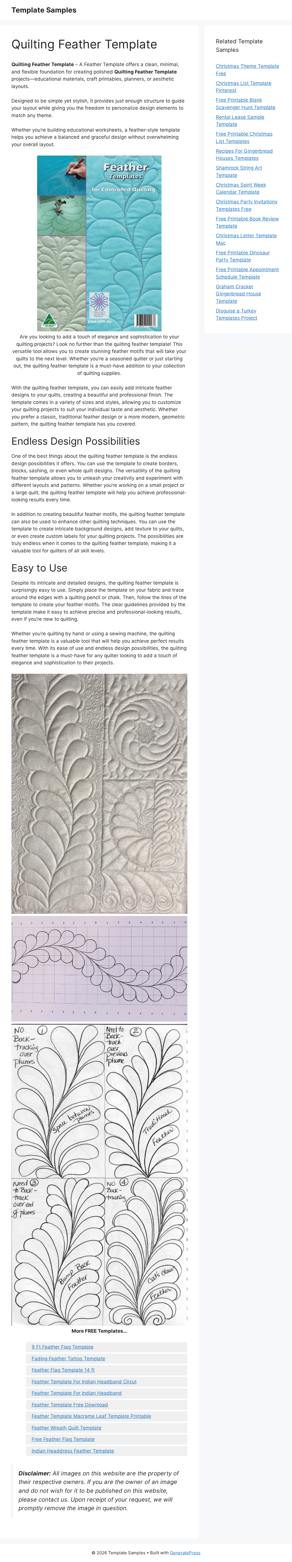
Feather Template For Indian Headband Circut (84, 1382)
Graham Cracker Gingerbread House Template (238, 294)
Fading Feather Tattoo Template (68, 1358)
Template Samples (43, 10)
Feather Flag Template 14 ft (63, 1370)
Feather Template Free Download (70, 1405)
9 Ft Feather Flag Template (63, 1347)
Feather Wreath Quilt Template (67, 1428)
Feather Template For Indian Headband (77, 1393)
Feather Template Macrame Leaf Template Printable (91, 1416)
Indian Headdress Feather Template (73, 1451)
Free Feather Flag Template (63, 1439)
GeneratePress (185, 1552)
